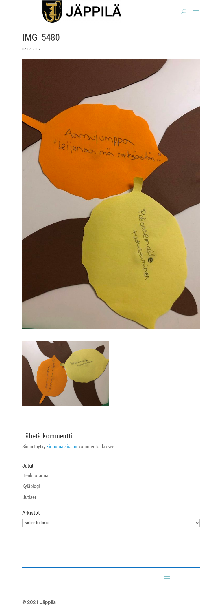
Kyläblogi (31, 486)
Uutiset (29, 497)
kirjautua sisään (62, 446)
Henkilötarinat (36, 475)
